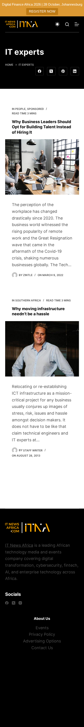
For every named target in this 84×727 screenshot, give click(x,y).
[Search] (67, 24)
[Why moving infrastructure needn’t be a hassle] (42, 349)
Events (42, 627)
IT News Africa (19, 545)
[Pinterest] (63, 71)
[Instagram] (20, 603)
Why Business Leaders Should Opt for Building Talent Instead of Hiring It (41, 127)
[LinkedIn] (75, 71)
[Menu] (77, 24)
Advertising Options (42, 641)
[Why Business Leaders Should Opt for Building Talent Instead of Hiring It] (42, 167)
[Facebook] (39, 71)
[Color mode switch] (57, 24)
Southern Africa (28, 300)
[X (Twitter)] (51, 71)
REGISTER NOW (42, 11)
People (20, 109)
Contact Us (42, 647)
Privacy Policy (42, 634)
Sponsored (35, 109)
